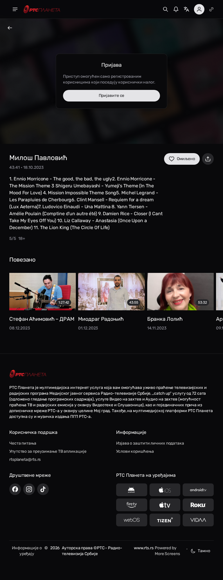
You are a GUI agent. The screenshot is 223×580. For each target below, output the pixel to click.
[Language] (186, 9)
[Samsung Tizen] (165, 520)
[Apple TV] (165, 505)
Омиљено (186, 158)
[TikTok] (43, 489)
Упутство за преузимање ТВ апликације (47, 451)
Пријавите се (112, 95)
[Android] (131, 489)
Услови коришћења (135, 451)
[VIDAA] (198, 520)
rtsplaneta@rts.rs (25, 459)
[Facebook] (15, 489)
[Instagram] (29, 489)
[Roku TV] (198, 505)
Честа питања (22, 443)
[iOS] (165, 489)
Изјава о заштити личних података (150, 443)
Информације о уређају (27, 550)
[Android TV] (198, 489)
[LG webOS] (131, 520)
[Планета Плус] (211, 9)
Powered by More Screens (167, 550)
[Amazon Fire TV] (131, 505)
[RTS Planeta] (41, 9)
